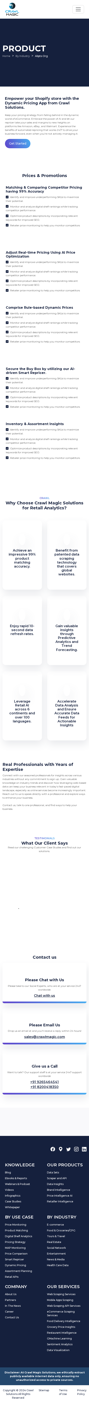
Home (6, 56)
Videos (9, 1189)
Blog (8, 1172)
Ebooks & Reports (16, 1178)
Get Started (17, 143)
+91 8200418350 (44, 1087)
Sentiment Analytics (59, 1344)
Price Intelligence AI (59, 1195)
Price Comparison (16, 1253)
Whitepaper (12, 1207)
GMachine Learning (59, 1338)
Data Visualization (58, 1350)
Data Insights (55, 1184)
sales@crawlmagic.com (44, 1037)
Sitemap (44, 1390)
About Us (10, 1294)
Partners (10, 1300)
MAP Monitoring (15, 1247)
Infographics (12, 1195)
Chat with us (44, 996)
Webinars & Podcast (17, 1184)
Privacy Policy (82, 1392)
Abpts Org (41, 56)
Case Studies (13, 1201)
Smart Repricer (14, 1259)
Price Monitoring (15, 1224)
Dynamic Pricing (15, 1265)
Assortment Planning (18, 1271)
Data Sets (53, 1172)
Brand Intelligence (58, 1189)
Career (9, 1311)
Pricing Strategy (15, 1242)
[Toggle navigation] (78, 9)
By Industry (23, 56)
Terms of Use (63, 1392)
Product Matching (16, 1230)
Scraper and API (57, 1178)
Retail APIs (11, 1276)
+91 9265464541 (44, 1082)
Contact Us (12, 1317)
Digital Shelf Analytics (18, 1236)
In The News (13, 1305)
